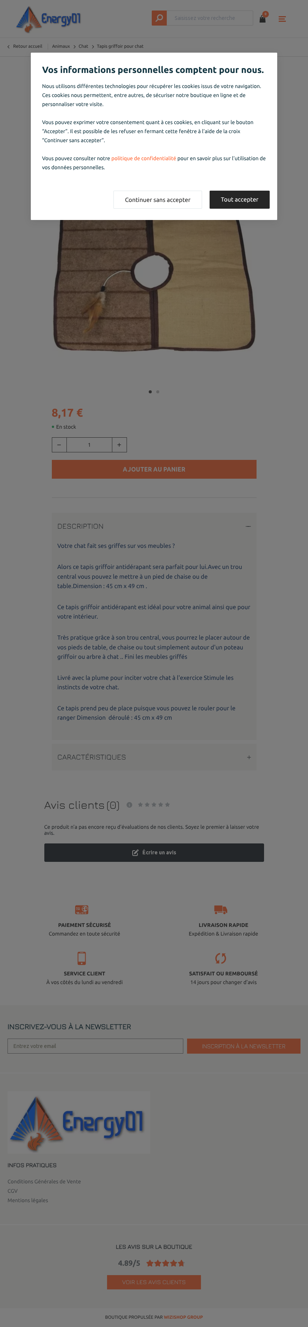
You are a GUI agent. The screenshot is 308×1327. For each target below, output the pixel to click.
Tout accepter (239, 199)
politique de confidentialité (143, 158)
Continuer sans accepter (157, 200)
